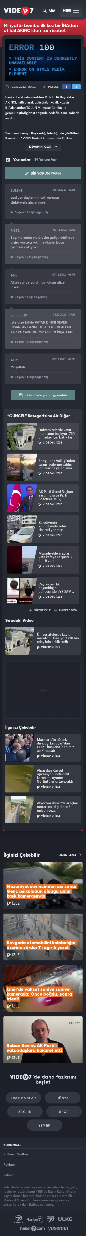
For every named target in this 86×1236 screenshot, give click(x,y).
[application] (43, 618)
